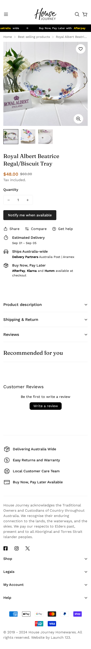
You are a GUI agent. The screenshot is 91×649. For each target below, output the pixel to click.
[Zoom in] (78, 119)
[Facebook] (5, 548)
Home (7, 37)
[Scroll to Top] (83, 609)
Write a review (45, 406)
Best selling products (34, 37)
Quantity (10, 190)
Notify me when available (30, 215)
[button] (77, 14)
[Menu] (6, 14)
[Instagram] (16, 548)
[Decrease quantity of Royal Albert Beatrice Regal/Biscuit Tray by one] (9, 200)
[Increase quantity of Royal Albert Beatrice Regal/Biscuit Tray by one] (28, 200)
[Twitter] (27, 548)
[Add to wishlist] (80, 49)
